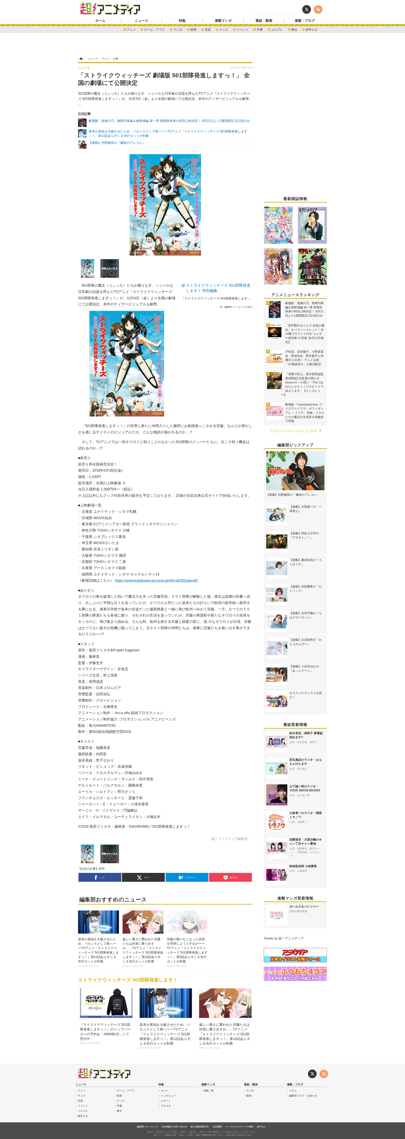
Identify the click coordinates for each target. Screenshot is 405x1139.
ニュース (141, 20)
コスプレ (277, 29)
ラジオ (250, 1090)
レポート (166, 1100)
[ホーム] (81, 58)
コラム (293, 1090)
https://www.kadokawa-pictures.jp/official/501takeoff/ (156, 580)
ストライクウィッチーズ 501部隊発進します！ (128, 980)
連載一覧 (209, 1090)
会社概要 (217, 1126)
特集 (182, 20)
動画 (248, 1095)
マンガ (177, 29)
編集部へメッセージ (147, 1126)
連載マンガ (223, 20)
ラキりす (166, 1105)
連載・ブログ (305, 20)
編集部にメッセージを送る (238, 307)
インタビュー (168, 1095)
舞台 (294, 29)
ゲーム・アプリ (154, 29)
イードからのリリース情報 (239, 1126)
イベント (242, 29)
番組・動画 (263, 20)
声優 (260, 29)
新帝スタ (311, 29)
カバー (164, 1090)
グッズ (223, 29)
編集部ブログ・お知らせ (303, 1095)
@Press (261, 1126)
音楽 (208, 29)
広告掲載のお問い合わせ (174, 1126)
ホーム (100, 20)
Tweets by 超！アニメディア (284, 938)
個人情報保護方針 (199, 1126)
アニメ (131, 29)
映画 (193, 29)
